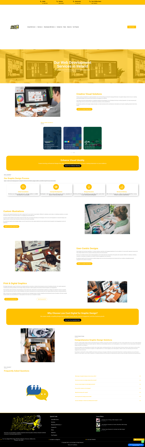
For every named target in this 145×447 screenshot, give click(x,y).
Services (53, 422)
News (52, 430)
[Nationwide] (73, 1)
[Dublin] (40, 1)
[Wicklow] (57, 1)
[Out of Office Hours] (90, 1)
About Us (53, 432)
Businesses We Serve (56, 424)
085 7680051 (94, 3)
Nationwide (78, 1)
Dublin (43, 1)
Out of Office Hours (96, 1)
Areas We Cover (55, 419)
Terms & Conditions (72, 444)
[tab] (107, 376)
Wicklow (61, 1)
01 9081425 (45, 3)
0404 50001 (61, 3)
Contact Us (53, 427)
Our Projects (54, 435)
